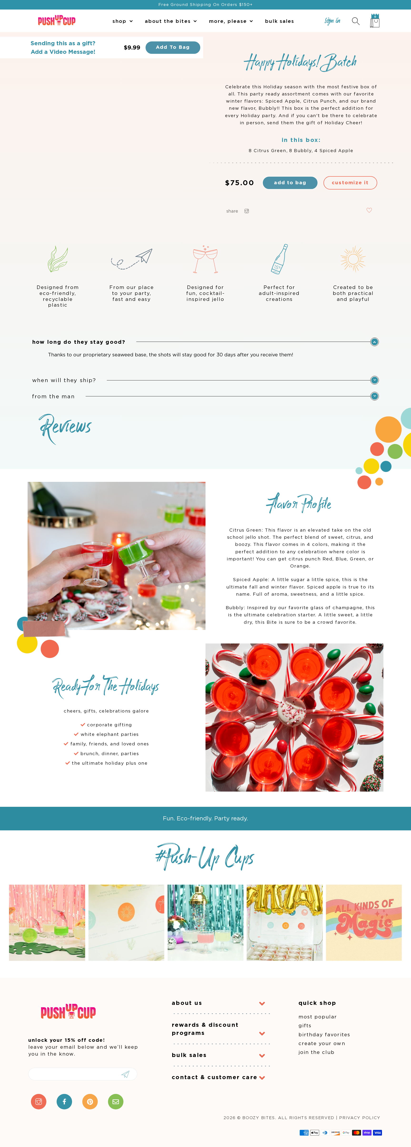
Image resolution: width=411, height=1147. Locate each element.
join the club (316, 1052)
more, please (228, 21)
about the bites (168, 21)
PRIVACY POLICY (360, 1117)
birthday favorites (324, 1034)
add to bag (290, 182)
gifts (305, 1025)
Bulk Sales (279, 21)
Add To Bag (173, 47)
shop (120, 21)
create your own (321, 1043)
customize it (350, 182)
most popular (317, 1017)
